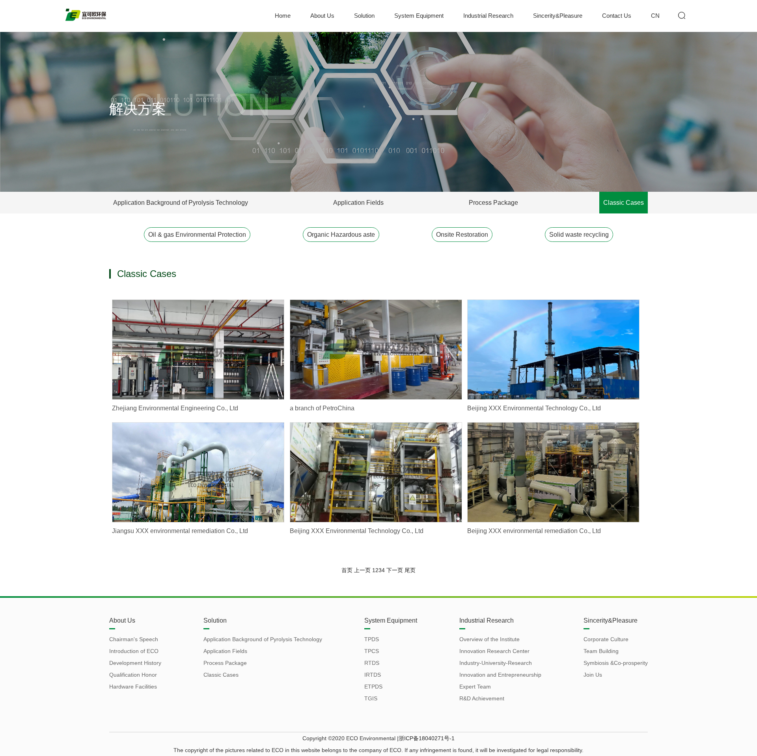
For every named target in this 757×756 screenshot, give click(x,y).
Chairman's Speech (133, 639)
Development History (135, 663)
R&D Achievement (481, 698)
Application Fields (358, 202)
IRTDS (372, 675)
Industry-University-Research (495, 663)
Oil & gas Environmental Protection (197, 234)
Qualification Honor (133, 675)
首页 (346, 570)
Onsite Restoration (462, 234)
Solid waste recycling (579, 234)
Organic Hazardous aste (341, 234)
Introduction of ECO (133, 651)
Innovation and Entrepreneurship (500, 675)
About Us (322, 15)
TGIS (370, 698)
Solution (364, 15)
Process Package (493, 202)
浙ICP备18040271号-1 (427, 738)
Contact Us (616, 15)
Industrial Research (488, 15)
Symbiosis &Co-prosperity (616, 663)
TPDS (371, 639)
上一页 (362, 570)
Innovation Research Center (494, 651)
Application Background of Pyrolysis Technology (180, 202)
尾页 (410, 570)
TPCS (371, 651)
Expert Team (475, 686)
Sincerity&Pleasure (557, 15)
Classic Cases (623, 202)
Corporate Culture (606, 639)
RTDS (371, 663)
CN (655, 15)
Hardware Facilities (133, 686)
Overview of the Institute (489, 639)
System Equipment (419, 15)
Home (283, 15)
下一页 (394, 570)
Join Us (593, 675)
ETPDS (373, 686)
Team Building (601, 651)
